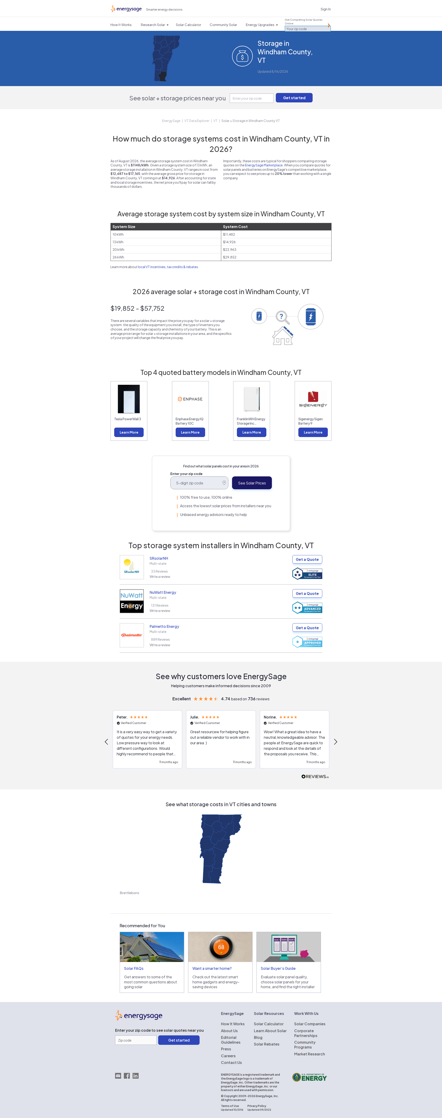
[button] (106, 741)
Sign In (326, 9)
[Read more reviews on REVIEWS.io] (315, 776)
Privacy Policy (256, 1106)
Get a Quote (307, 559)
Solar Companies (310, 1023)
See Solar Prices (252, 483)
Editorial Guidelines (231, 1040)
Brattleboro (129, 892)
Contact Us (231, 1062)
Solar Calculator (269, 1023)
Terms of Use (230, 1106)
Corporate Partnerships (305, 1033)
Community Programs (305, 1044)
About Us (229, 1030)
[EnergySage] (138, 1019)
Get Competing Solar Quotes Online (304, 21)
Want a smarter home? (212, 968)
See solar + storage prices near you (177, 98)
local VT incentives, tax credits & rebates (168, 267)
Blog (258, 1037)
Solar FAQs (133, 968)
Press (226, 1048)
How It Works (233, 1023)
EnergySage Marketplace (264, 165)
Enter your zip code (186, 473)
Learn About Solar (270, 1030)
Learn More (129, 432)
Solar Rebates (266, 1044)
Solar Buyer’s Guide (278, 968)
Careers (228, 1055)
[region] (221, 741)
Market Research (309, 1053)
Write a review (160, 576)
